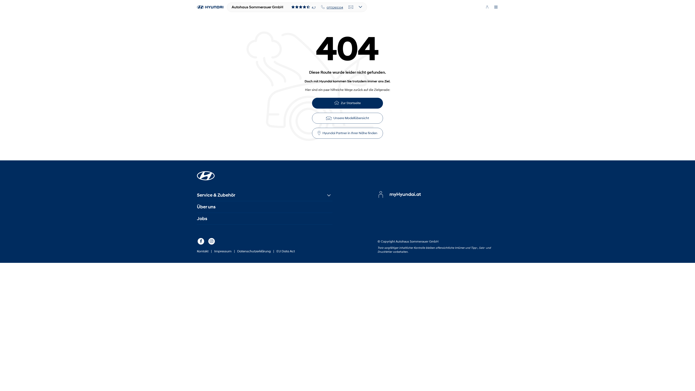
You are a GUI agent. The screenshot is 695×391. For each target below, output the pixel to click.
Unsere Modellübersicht (351, 118)
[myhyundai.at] (487, 7)
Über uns (206, 207)
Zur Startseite (351, 103)
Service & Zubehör (216, 195)
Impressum (222, 251)
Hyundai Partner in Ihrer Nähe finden (350, 133)
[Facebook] (201, 241)
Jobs (202, 218)
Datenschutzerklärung (254, 251)
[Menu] (496, 7)
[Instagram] (212, 241)
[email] (351, 7)
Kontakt (202, 251)
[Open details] (360, 7)
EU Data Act (286, 251)
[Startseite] (206, 174)
